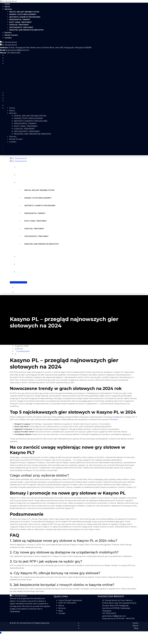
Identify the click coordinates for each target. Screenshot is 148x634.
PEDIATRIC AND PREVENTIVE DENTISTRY (26, 30)
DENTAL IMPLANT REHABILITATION (24, 12)
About (7, 7)
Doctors (8, 33)
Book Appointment (18, 282)
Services (8, 9)
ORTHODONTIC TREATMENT (21, 27)
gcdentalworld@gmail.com (17, 50)
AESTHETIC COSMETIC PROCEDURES (24, 17)
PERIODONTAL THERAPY (19, 19)
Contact (8, 38)
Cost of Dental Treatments (70, 600)
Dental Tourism (11, 35)
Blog (60, 611)
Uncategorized (22, 351)
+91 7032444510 (109, 613)
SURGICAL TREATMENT (19, 25)
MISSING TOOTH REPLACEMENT (22, 14)
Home (7, 4)
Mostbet (114, 419)
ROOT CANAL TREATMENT (20, 22)
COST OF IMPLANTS (67, 603)
